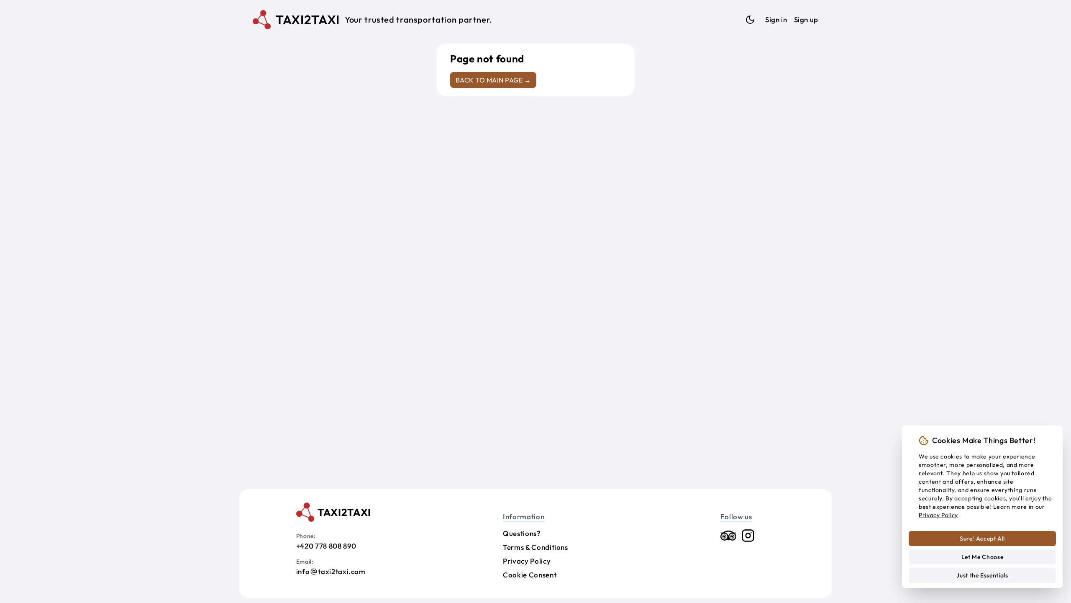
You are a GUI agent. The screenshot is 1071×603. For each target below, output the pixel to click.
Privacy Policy (527, 561)
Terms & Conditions (535, 547)
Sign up (806, 19)
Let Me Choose (982, 557)
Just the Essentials (982, 575)
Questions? (522, 533)
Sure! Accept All (982, 538)
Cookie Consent (529, 574)
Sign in (776, 19)
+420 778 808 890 (326, 545)
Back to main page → (493, 80)
